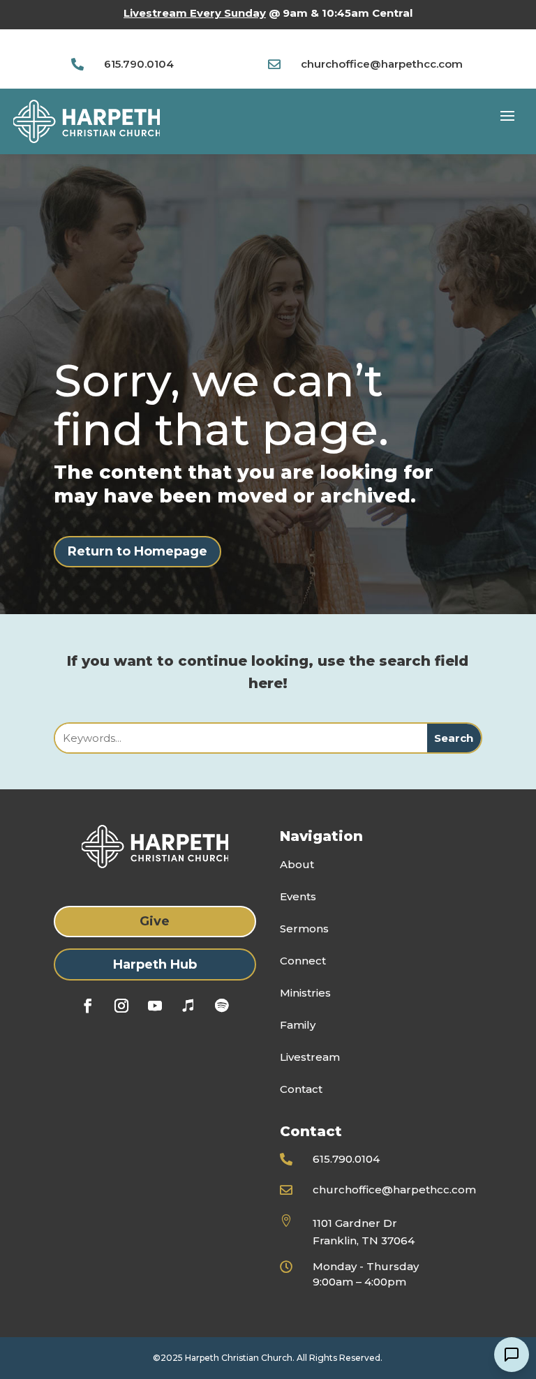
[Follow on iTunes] (188, 1006)
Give (155, 921)
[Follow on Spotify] (222, 1006)
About (297, 864)
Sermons (304, 928)
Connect (303, 960)
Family (297, 1024)
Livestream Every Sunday (195, 13)
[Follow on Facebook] (88, 1006)
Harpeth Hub (155, 964)
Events (298, 896)
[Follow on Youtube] (155, 1006)
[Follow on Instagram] (121, 1006)
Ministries (305, 992)
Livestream (310, 1057)
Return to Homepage (137, 551)
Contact (301, 1089)
